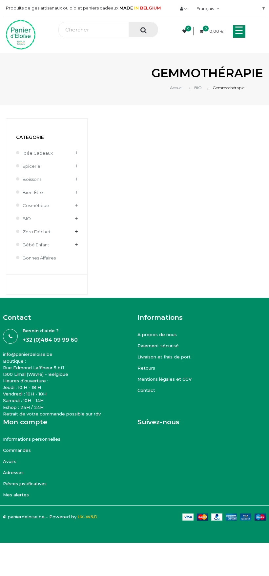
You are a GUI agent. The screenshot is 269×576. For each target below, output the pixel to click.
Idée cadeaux (38, 153)
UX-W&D (87, 516)
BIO (27, 218)
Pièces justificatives (25, 483)
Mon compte (25, 422)
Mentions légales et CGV (164, 379)
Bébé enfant (36, 244)
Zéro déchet (37, 231)
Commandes (17, 450)
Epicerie (31, 166)
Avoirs (9, 461)
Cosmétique (36, 205)
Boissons (32, 179)
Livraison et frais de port (164, 356)
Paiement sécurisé (158, 345)
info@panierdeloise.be (27, 354)
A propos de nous (157, 334)
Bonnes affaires (39, 257)
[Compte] (183, 8)
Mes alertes (16, 494)
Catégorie (30, 137)
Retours (146, 368)
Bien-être (33, 192)
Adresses (13, 472)
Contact (146, 390)
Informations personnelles (31, 439)
